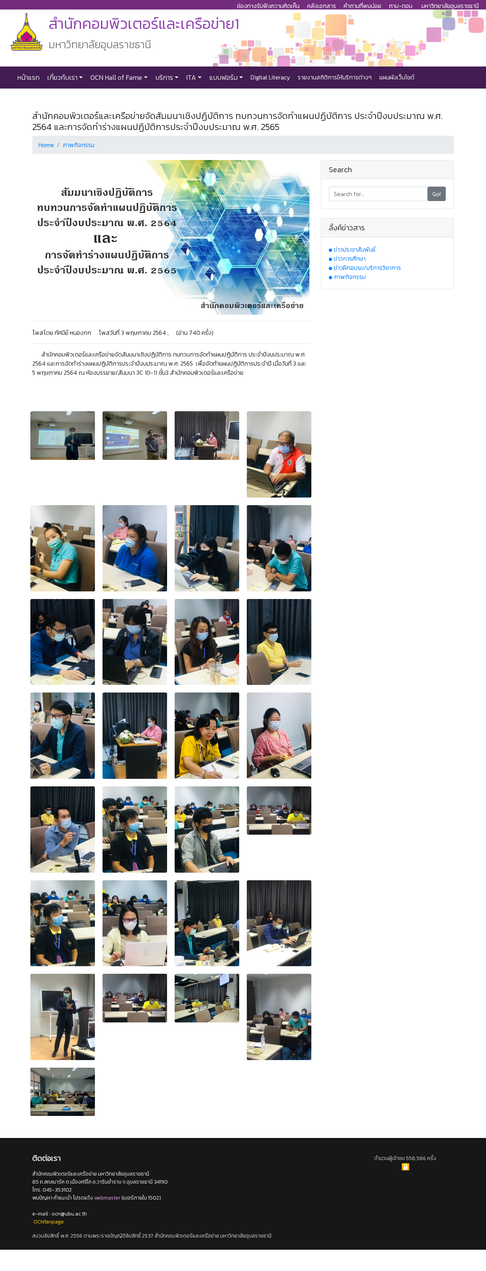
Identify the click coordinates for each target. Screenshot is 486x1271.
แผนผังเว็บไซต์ (396, 77)
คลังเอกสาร (321, 5)
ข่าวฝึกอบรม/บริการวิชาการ (367, 267)
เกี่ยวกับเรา (61, 77)
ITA (190, 77)
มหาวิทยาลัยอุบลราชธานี (450, 5)
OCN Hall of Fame (115, 77)
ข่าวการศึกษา (350, 258)
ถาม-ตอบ (400, 5)
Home (46, 144)
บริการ (163, 77)
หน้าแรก (28, 77)
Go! (436, 193)
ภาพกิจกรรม (79, 144)
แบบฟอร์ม (223, 77)
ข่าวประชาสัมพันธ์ (355, 249)
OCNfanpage (48, 1222)
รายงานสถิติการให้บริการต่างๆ (334, 77)
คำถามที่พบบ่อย (362, 5)
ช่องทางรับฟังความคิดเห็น (268, 5)
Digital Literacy (269, 77)
